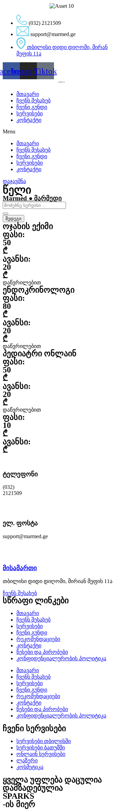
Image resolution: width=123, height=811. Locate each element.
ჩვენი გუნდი (31, 107)
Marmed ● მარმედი (32, 198)
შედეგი (13, 218)
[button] (61, 132)
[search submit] (5, 214)
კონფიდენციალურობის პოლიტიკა (61, 658)
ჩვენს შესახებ (33, 100)
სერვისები (29, 113)
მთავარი (27, 94)
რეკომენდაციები (38, 639)
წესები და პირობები (42, 652)
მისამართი (20, 568)
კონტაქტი (28, 120)
